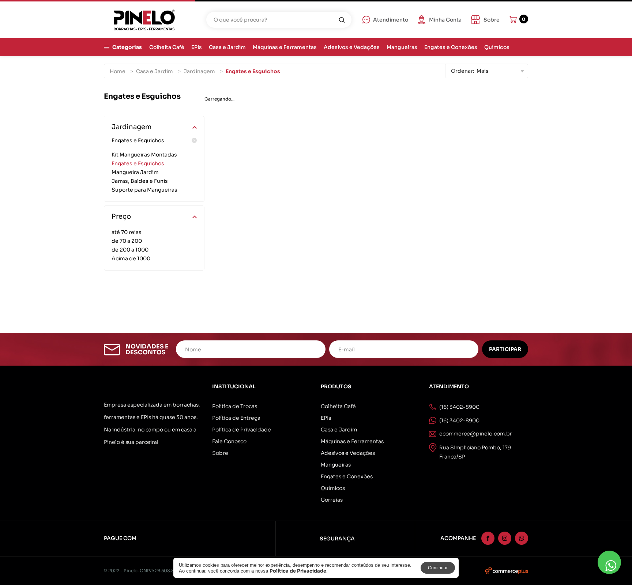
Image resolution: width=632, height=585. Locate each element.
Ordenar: (462, 71)
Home (117, 71)
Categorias (127, 47)
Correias (332, 499)
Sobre (220, 453)
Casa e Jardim (227, 47)
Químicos (496, 47)
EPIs (196, 47)
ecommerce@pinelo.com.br (475, 434)
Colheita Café (166, 47)
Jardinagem (199, 71)
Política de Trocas (234, 406)
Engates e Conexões (450, 47)
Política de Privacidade (241, 429)
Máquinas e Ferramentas (285, 47)
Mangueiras (402, 47)
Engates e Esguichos (138, 140)
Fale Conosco (229, 441)
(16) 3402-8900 (459, 420)
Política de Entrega (236, 417)
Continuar (438, 567)
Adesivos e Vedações (352, 47)
